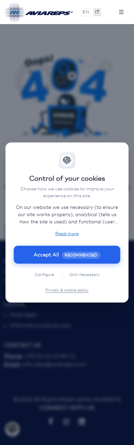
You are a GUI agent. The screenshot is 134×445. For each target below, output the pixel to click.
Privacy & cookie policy (67, 290)
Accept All (66, 254)
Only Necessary (84, 275)
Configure (44, 275)
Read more (67, 234)
